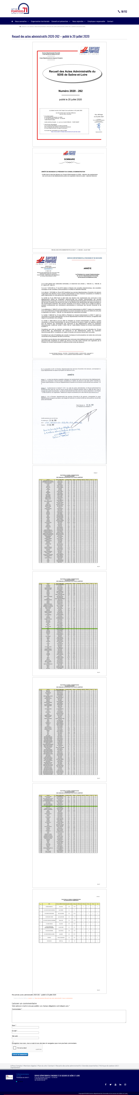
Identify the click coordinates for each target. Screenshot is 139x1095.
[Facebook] (106, 1084)
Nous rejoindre (77, 21)
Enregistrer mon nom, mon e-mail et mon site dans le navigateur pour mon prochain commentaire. (44, 1043)
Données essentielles (90, 1065)
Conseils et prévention (59, 21)
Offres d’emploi (16, 1065)
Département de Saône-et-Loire (20, 1075)
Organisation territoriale (40, 21)
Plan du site (43, 1065)
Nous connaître (21, 21)
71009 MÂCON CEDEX (41, 1079)
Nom (14, 1025)
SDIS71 (24, 26)
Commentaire (17, 1009)
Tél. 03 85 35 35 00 (39, 1080)
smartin (30, 998)
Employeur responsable (96, 21)
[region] (19, 1077)
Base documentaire (40, 26)
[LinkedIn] (120, 1084)
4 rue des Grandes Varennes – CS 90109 (45, 1077)
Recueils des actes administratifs (53, 998)
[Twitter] (110, 1084)
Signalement (15, 1067)
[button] (16, 1081)
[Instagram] (125, 1084)
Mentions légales (30, 1065)
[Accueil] (12, 21)
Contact (110, 21)
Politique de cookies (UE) (109, 1065)
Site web (15, 1036)
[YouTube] (115, 1084)
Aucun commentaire (67, 998)
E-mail (14, 1031)
